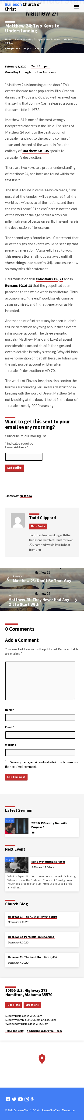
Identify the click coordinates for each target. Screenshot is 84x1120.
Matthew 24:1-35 (35, 151)
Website (10, 744)
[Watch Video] (33, 832)
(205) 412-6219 (14, 1031)
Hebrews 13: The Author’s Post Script (32, 916)
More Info (13, 1004)
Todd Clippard (40, 66)
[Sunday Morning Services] (16, 865)
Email (9, 727)
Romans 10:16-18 (18, 286)
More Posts (38, 526)
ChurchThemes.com (64, 1110)
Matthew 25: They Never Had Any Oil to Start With (38, 602)
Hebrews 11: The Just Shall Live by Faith (34, 957)
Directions (32, 1004)
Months (39, 48)
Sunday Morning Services (48, 861)
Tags (27, 48)
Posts (17, 39)
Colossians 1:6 (47, 279)
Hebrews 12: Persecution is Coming (31, 937)
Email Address (16, 447)
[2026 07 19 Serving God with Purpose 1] (16, 826)
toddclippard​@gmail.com (44, 1031)
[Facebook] (7, 1099)
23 (61, 279)
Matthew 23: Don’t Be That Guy (42, 580)
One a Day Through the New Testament (41, 39)
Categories (11, 48)
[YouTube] (20, 1099)
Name (9, 709)
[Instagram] (26, 1099)
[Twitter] (14, 1099)
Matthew (26, 495)
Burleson (23, 6)
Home (8, 39)
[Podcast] (32, 1099)
